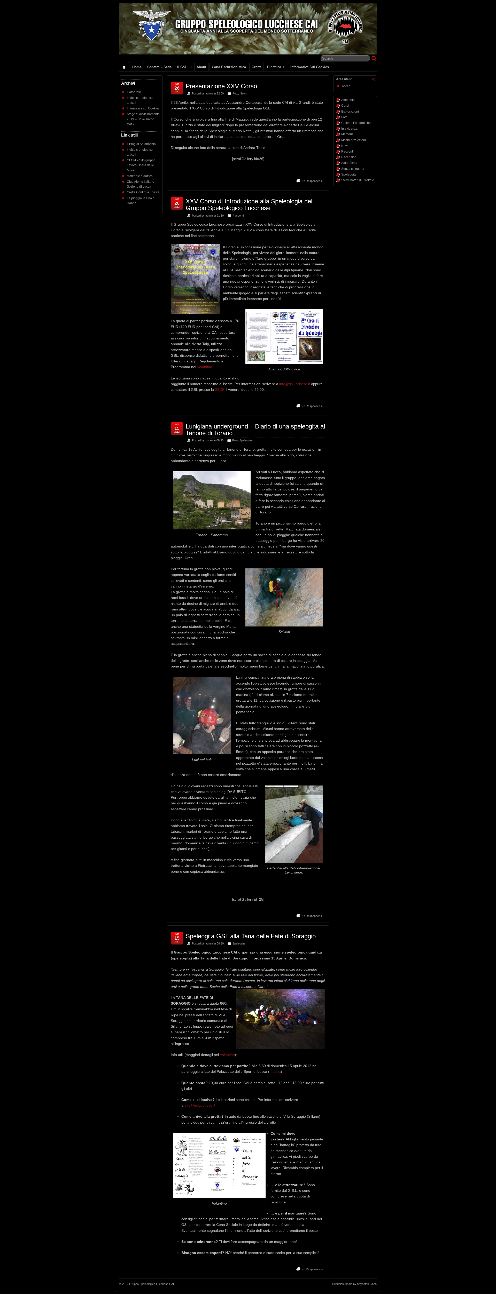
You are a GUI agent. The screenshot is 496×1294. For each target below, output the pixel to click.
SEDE (219, 389)
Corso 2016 (135, 92)
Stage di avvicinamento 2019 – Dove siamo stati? (143, 119)
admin (209, 93)
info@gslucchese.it (294, 384)
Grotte (256, 67)
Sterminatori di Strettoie (357, 180)
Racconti (238, 215)
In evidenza (349, 128)
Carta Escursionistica (229, 67)
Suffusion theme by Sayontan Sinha (354, 1283)
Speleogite (245, 440)
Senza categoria (352, 169)
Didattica (274, 67)
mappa (275, 1071)
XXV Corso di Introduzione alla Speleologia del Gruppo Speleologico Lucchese (249, 204)
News (243, 93)
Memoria (347, 134)
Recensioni (349, 157)
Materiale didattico (140, 176)
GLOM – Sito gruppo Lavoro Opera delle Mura (141, 165)
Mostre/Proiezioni (353, 140)
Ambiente (348, 100)
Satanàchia (349, 163)
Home (137, 67)
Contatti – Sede (159, 67)
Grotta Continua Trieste (143, 192)
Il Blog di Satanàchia (141, 144)
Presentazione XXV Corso (221, 86)
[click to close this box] (373, 79)
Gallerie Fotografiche (356, 123)
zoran (209, 440)
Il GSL (182, 67)
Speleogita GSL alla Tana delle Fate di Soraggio (251, 936)
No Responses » (312, 180)
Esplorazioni (350, 111)
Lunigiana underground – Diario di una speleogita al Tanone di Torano (255, 429)
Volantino (204, 367)
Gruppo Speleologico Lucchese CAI (151, 1283)
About (201, 67)
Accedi (346, 86)
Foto (235, 93)
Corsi (345, 105)
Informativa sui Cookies (309, 67)
